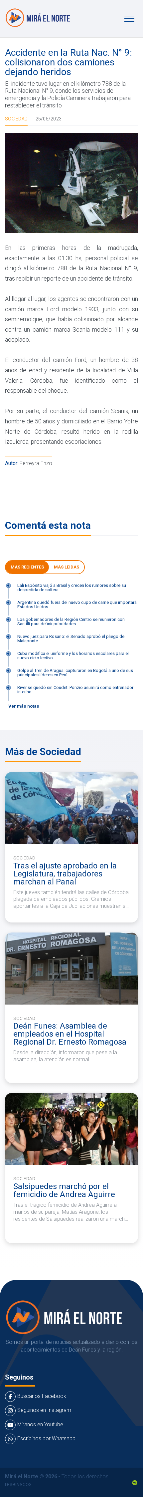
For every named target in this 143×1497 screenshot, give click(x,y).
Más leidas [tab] (66, 567)
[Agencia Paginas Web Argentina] (134, 1482)
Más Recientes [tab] (27, 567)
